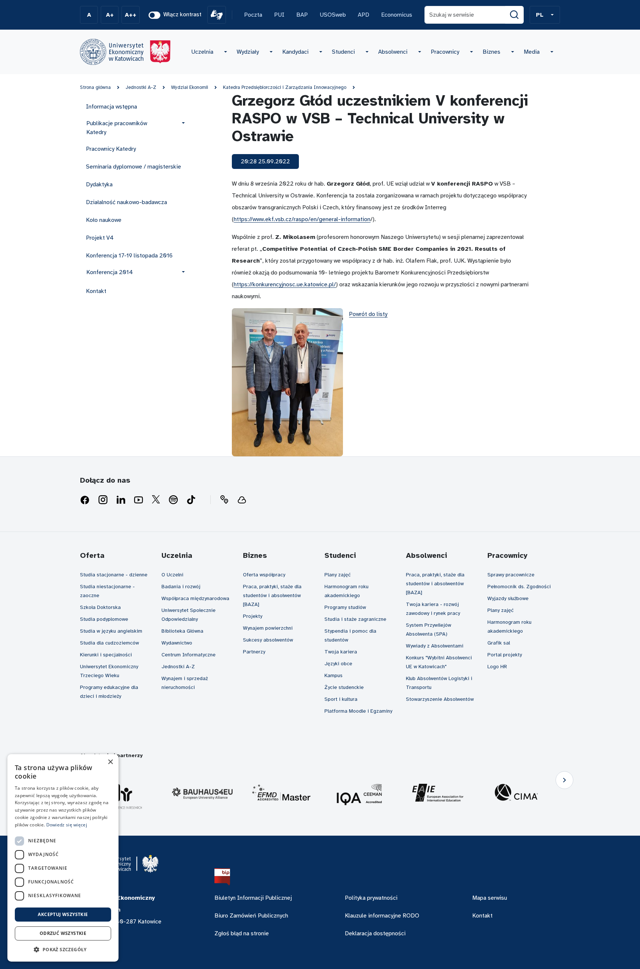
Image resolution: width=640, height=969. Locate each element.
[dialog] (63, 858)
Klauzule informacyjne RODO (382, 915)
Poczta (253, 15)
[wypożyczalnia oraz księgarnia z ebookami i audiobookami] (241, 500)
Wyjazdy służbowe (508, 598)
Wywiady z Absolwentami (434, 646)
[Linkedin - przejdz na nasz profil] (120, 500)
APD (363, 15)
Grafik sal (498, 643)
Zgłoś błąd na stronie (241, 933)
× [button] (110, 762)
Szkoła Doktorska (100, 607)
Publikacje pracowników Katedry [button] (116, 128)
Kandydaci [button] (295, 52)
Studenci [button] (343, 52)
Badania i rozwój (180, 586)
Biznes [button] (491, 52)
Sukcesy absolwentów (268, 640)
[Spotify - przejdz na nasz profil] (173, 500)
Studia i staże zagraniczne (355, 619)
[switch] (154, 15)
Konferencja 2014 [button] (109, 272)
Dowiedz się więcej (66, 825)
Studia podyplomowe (104, 619)
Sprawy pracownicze (510, 575)
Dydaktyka (99, 184)
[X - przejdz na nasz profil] (156, 500)
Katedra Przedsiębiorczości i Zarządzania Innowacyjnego (284, 87)
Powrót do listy (368, 314)
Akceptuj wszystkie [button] (63, 914)
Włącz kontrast (182, 14)
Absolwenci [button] (392, 52)
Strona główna (95, 87)
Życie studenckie (344, 687)
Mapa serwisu (489, 898)
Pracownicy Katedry (111, 149)
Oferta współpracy (264, 575)
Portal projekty (504, 655)
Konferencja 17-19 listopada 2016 (129, 255)
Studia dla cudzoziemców (109, 643)
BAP (302, 15)
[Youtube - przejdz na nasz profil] (138, 500)
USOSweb (333, 15)
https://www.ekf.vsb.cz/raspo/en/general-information (302, 219)
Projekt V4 (100, 238)
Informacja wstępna (111, 106)
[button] (545, 15)
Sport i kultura (340, 699)
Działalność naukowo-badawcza (126, 202)
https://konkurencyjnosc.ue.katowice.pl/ (285, 284)
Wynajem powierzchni (268, 628)
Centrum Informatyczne (188, 655)
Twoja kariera (340, 652)
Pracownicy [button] (445, 52)
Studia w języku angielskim (111, 631)
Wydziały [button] (248, 52)
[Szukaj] (514, 15)
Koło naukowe (103, 220)
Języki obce (338, 663)
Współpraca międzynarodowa (195, 598)
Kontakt (96, 291)
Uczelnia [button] (202, 52)
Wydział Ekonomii (189, 87)
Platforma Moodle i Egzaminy (358, 711)
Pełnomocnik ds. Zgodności (519, 586)
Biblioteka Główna (182, 631)
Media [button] (532, 52)
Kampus (333, 675)
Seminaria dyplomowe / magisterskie (133, 166)
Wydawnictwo (176, 643)
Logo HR (497, 666)
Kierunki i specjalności (106, 655)
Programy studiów (345, 607)
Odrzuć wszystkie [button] (63, 933)
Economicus (396, 15)
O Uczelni (172, 575)
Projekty (252, 616)
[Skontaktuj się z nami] (224, 500)
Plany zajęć (337, 575)
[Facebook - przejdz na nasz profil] (85, 500)
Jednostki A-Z (141, 87)
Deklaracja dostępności (375, 933)
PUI (279, 15)
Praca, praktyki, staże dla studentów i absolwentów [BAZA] (272, 595)
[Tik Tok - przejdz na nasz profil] (191, 500)
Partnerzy (254, 652)
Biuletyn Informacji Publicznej (253, 898)
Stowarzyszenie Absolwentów (440, 699)
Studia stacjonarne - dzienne (113, 575)
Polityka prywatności (371, 898)
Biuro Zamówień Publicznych (251, 915)
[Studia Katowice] (125, 52)
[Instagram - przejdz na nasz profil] (103, 500)
